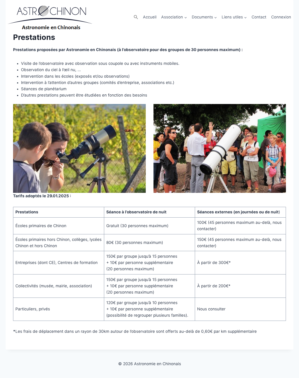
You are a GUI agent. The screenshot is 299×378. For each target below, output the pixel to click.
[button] (135, 17)
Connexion (281, 17)
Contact (259, 17)
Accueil (150, 17)
